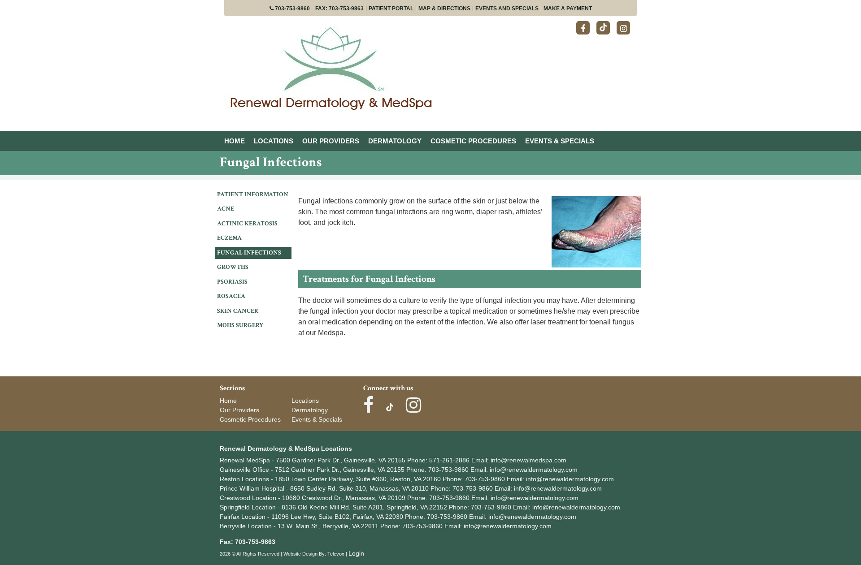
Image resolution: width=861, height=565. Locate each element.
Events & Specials (316, 419)
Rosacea (231, 296)
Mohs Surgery (240, 325)
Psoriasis (232, 282)
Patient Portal (391, 8)
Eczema (229, 238)
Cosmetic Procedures (250, 419)
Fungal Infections (249, 253)
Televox (335, 553)
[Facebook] (583, 28)
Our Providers (239, 410)
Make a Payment (568, 8)
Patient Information (252, 194)
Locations (305, 400)
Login (356, 553)
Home (228, 400)
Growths (232, 267)
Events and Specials (507, 8)
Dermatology (309, 410)
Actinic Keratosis (247, 224)
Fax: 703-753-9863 (339, 8)
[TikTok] (603, 28)
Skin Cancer (237, 311)
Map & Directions (444, 8)
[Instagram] (623, 28)
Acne (225, 209)
